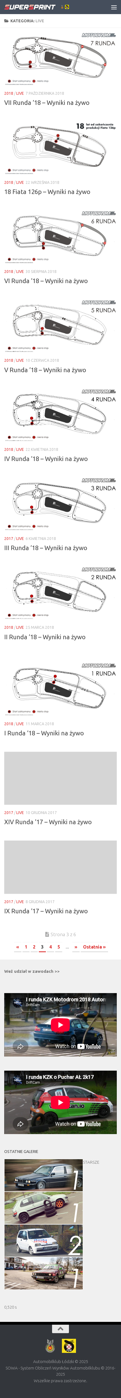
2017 (8, 538)
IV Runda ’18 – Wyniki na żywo (46, 458)
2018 (8, 93)
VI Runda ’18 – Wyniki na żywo (46, 280)
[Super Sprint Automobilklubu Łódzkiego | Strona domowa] (47, 7)
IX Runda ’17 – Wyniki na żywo (46, 910)
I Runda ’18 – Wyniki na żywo (44, 733)
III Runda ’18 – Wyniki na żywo (45, 547)
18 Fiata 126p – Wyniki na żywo (47, 191)
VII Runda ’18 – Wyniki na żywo (46, 102)
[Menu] (114, 7)
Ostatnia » (94, 946)
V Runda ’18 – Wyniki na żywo (45, 369)
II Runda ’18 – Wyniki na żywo (45, 636)
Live (20, 93)
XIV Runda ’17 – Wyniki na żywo (48, 821)
